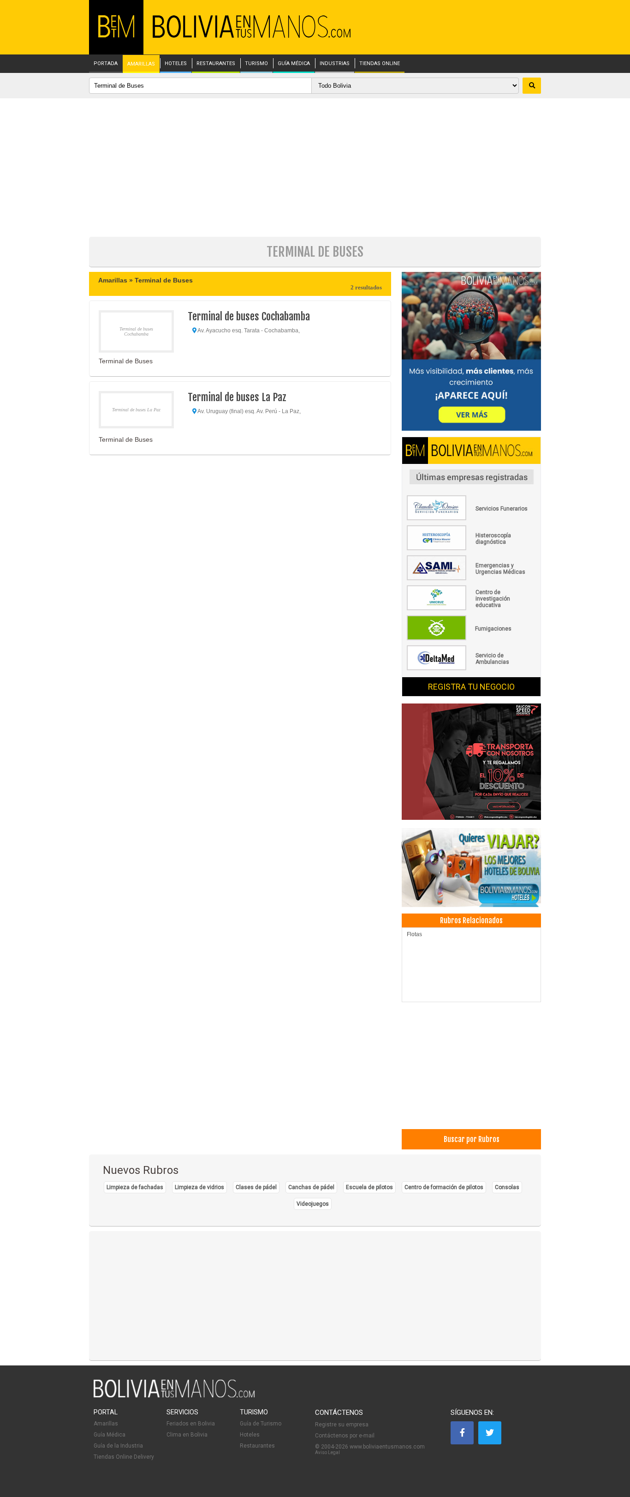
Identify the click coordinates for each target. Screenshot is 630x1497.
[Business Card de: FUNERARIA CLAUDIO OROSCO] (471, 518)
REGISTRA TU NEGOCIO (471, 686)
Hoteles (250, 1434)
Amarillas (106, 1423)
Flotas (414, 934)
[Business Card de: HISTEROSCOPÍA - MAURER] (471, 548)
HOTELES (176, 63)
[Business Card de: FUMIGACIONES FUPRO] (471, 638)
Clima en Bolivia (187, 1434)
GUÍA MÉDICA (294, 63)
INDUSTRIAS (335, 63)
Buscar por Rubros (471, 1139)
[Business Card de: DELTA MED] (471, 668)
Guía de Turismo (260, 1423)
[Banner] (471, 762)
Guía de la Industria (118, 1446)
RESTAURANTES (215, 63)
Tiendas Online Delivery (124, 1457)
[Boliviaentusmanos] (116, 36)
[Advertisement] (315, 167)
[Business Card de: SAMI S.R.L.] (471, 578)
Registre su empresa (341, 1424)
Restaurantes (257, 1446)
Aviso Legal (327, 1452)
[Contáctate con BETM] (471, 352)
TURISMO (256, 63)
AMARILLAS (141, 64)
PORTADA (106, 63)
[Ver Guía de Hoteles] (471, 868)
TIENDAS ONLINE (379, 63)
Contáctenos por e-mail (344, 1435)
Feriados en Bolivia (190, 1423)
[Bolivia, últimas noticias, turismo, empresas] (174, 1396)
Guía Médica (109, 1434)
